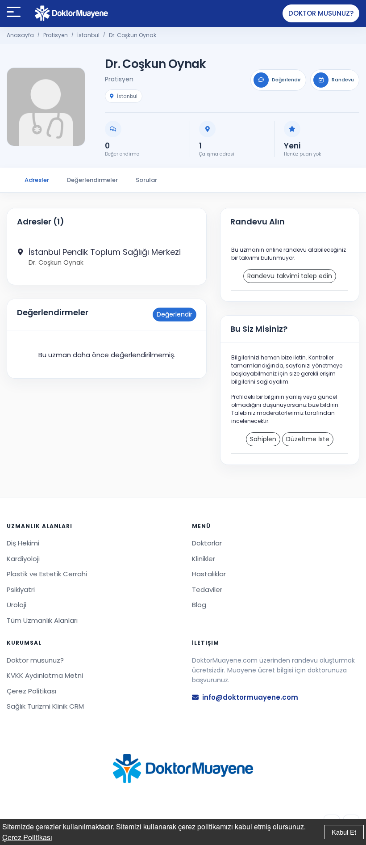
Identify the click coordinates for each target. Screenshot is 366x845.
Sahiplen (263, 439)
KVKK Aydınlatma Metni (45, 675)
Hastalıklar (209, 574)
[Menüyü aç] (14, 13)
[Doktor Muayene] (183, 768)
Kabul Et (344, 832)
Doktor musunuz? (321, 13)
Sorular (146, 180)
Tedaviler (207, 589)
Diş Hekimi (23, 543)
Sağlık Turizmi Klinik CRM (45, 706)
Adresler (37, 180)
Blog (199, 604)
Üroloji (16, 604)
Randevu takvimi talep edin (289, 275)
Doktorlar (207, 543)
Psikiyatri (21, 589)
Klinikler (203, 558)
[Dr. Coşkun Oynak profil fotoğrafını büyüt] (46, 107)
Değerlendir (174, 314)
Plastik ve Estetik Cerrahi (47, 574)
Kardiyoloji (23, 558)
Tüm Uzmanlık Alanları (42, 620)
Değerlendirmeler (92, 180)
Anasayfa (20, 35)
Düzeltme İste (307, 439)
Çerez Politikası (27, 837)
